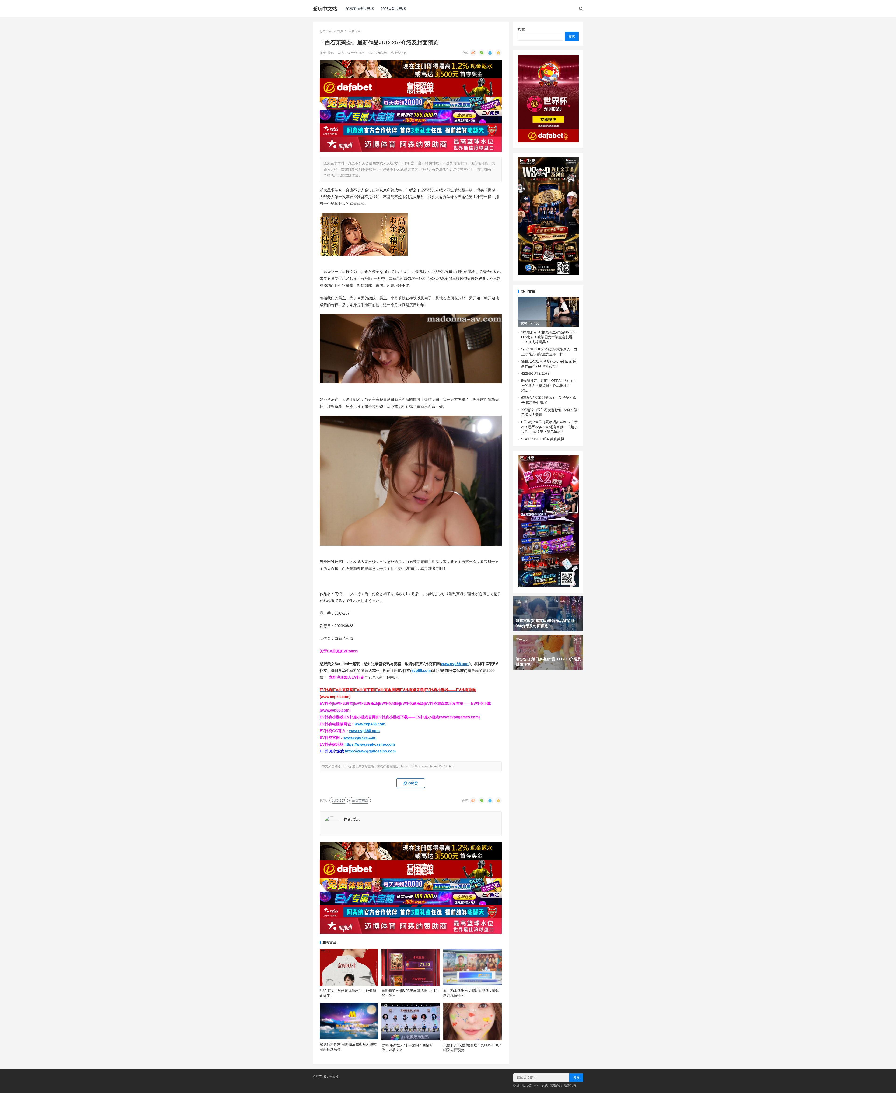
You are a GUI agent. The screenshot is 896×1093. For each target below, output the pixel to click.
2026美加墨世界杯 (359, 9)
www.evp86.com (455, 664)
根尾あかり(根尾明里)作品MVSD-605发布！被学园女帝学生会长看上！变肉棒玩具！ (548, 337)
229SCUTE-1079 (536, 373)
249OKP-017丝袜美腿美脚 (543, 439)
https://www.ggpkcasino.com (370, 751)
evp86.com (421, 671)
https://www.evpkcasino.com (369, 744)
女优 (545, 1085)
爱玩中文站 (325, 8)
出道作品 (556, 1085)
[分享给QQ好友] (490, 52)
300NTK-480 (529, 323)
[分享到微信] (481, 52)
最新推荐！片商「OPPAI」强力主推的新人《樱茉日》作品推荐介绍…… (548, 385)
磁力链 (527, 1085)
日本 (537, 1085)
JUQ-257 (338, 800)
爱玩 (331, 53)
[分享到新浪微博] (473, 52)
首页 (340, 31)
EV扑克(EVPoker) (342, 651)
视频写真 (570, 1085)
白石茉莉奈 (360, 800)
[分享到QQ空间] (498, 52)
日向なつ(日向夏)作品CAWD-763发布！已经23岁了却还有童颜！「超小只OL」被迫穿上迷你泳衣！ (549, 427)
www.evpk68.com (364, 731)
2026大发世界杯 (393, 9)
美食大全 (355, 31)
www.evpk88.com (370, 724)
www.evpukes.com (359, 738)
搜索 (521, 29)
